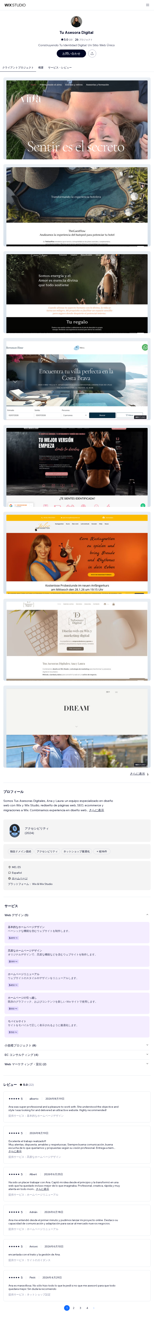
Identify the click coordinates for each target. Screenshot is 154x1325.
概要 (41, 67)
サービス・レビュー (60, 67)
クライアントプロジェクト (18, 67)
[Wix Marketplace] (15, 5)
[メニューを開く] (147, 5)
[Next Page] (94, 1308)
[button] (77, 118)
